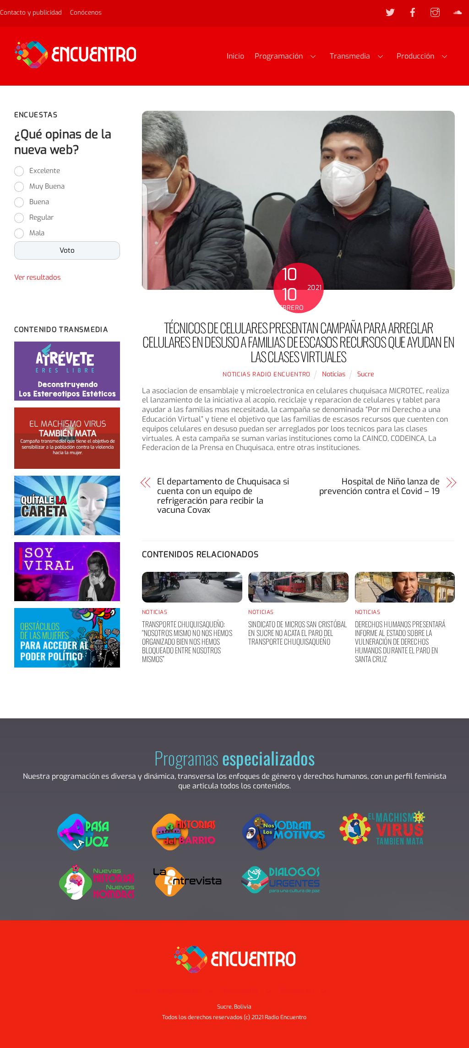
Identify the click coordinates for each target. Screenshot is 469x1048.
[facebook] (413, 12)
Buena (39, 201)
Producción (415, 56)
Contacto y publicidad (31, 12)
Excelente (44, 170)
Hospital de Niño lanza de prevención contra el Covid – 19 (379, 486)
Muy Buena (47, 186)
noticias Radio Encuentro (267, 374)
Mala (36, 233)
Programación (279, 56)
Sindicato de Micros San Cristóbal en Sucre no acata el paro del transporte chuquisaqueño (297, 633)
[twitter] (390, 12)
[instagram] (435, 12)
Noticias (333, 374)
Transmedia (350, 56)
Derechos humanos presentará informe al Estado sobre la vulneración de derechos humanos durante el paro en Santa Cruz (400, 642)
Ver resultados (37, 277)
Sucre (365, 374)
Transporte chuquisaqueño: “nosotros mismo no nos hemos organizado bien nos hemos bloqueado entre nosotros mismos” (187, 642)
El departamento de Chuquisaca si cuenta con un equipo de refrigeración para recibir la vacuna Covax (223, 496)
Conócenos (86, 12)
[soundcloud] (457, 12)
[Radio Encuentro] (75, 64)
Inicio (235, 56)
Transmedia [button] (240, 990)
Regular (41, 217)
